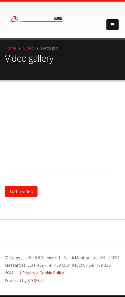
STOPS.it (35, 280)
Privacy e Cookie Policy (43, 272)
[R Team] (34, 17)
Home (10, 48)
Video (28, 48)
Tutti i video (21, 191)
